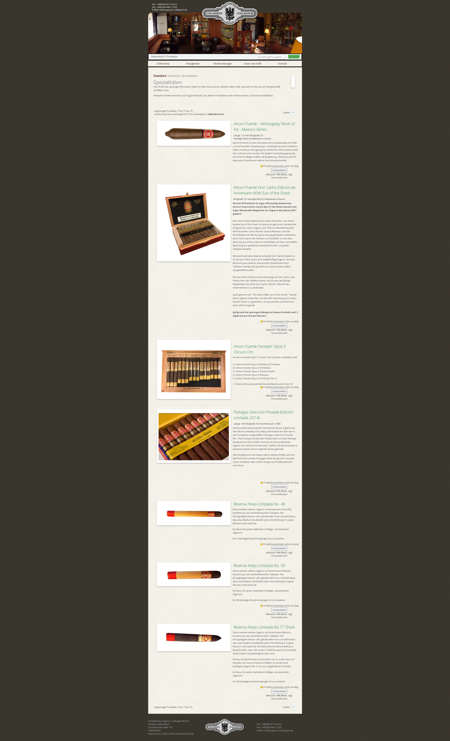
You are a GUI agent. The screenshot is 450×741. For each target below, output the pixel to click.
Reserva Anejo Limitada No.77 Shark (264, 627)
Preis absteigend (197, 114)
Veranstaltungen (223, 63)
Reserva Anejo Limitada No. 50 (259, 565)
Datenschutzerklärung (181, 733)
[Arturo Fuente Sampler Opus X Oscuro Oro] (194, 369)
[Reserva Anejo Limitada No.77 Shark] (194, 637)
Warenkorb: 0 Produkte (164, 56)
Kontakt (282, 63)
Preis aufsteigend (175, 114)
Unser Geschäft (252, 63)
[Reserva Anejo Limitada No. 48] (194, 513)
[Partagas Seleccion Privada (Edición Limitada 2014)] (194, 436)
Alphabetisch (216, 114)
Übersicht (173, 76)
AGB (164, 733)
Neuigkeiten (193, 63)
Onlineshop (163, 63)
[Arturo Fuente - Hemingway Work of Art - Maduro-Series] (194, 133)
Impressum (154, 733)
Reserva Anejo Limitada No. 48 (259, 503)
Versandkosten (279, 177)
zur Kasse (294, 56)
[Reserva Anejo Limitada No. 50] (194, 574)
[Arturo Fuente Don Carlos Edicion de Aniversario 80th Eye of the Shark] (194, 222)
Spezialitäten (189, 76)
